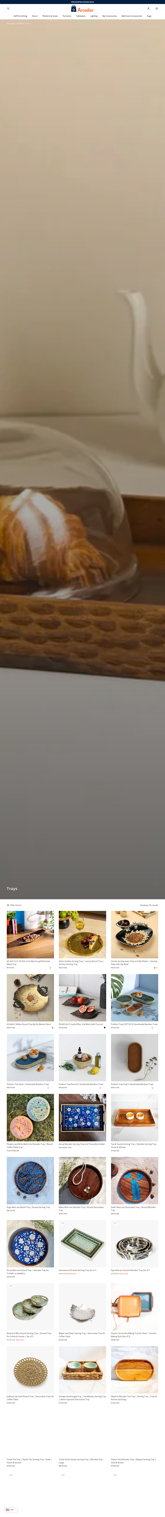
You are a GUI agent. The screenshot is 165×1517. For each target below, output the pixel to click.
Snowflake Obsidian (152, 1027)
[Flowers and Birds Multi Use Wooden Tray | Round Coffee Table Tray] (30, 1117)
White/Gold (52, 967)
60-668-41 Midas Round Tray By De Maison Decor (29, 1024)
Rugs (149, 16)
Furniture (67, 16)
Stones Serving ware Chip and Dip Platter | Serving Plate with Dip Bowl (134, 963)
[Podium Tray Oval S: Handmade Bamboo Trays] (134, 1057)
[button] (8, 8)
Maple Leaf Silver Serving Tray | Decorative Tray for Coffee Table (82, 1335)
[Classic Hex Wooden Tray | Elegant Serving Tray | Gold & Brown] (134, 1433)
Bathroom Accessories (132, 16)
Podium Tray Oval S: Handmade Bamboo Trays (132, 1084)
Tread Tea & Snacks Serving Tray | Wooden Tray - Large (81, 1461)
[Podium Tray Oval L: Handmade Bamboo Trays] (30, 1057)
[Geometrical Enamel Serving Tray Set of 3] (82, 1243)
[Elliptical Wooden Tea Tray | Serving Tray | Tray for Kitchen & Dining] (134, 1370)
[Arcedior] (82, 8)
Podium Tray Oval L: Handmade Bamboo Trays (28, 1084)
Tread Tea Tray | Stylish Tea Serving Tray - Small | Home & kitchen (29, 1461)
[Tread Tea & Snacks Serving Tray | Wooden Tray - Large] (82, 1433)
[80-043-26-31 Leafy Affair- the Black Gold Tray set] (82, 997)
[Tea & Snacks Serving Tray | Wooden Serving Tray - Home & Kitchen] (134, 1117)
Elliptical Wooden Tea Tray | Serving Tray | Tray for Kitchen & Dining (134, 1398)
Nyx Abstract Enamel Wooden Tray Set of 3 (130, 1270)
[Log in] (148, 8)
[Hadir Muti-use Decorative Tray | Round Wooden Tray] (134, 1180)
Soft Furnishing (20, 16)
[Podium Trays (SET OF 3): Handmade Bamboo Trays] (134, 997)
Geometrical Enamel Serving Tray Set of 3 (77, 1270)
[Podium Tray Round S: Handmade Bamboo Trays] (82, 1057)
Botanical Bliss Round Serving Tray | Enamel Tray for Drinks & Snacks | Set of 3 (29, 1335)
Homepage (11, 23)
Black (104, 1027)
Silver (154, 967)
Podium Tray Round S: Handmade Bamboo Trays (81, 1084)
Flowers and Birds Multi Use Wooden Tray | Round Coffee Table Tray (30, 1146)
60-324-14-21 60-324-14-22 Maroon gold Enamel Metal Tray (28, 963)
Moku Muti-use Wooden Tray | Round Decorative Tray (81, 1209)
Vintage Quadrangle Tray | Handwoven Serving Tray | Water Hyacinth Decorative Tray (82, 1398)
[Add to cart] (49, 954)
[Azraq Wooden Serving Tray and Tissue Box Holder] (82, 1117)
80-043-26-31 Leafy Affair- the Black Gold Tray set (81, 1024)
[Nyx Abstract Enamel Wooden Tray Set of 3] (134, 1243)
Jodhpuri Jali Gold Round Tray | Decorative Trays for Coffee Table (30, 1398)
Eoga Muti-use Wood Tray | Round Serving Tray (28, 1207)
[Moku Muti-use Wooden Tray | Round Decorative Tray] (82, 1180)
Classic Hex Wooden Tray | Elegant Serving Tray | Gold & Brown (133, 1461)
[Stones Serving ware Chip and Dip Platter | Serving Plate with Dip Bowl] (134, 934)
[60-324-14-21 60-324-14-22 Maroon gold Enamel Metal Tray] (30, 934)
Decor (35, 16)
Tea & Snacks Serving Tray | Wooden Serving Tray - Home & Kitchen (134, 1146)
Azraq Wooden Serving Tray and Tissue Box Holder (82, 1144)
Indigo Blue (157, 1027)
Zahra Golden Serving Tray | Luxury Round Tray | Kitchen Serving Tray (81, 963)
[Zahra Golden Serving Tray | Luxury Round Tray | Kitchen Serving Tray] (82, 934)
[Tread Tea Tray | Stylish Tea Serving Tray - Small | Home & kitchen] (30, 1433)
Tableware (81, 16)
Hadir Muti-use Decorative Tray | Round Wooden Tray (133, 1209)
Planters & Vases (50, 16)
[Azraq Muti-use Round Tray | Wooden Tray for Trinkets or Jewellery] (30, 1243)
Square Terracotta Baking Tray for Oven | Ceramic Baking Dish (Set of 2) (134, 1335)
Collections (20, 23)
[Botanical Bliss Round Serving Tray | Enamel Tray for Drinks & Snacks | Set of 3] (30, 1306)
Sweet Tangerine (154, 1027)
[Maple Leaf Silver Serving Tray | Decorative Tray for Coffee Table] (82, 1306)
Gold (157, 967)
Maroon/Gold (50, 967)
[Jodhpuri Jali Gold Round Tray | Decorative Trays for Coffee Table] (30, 1370)
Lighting (94, 16)
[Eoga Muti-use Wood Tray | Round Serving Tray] (30, 1180)
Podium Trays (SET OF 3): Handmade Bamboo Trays (134, 1024)
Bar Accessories (109, 16)
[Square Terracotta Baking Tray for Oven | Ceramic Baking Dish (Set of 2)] (134, 1306)
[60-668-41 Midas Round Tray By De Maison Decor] (30, 997)
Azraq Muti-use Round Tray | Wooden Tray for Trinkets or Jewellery (28, 1272)
